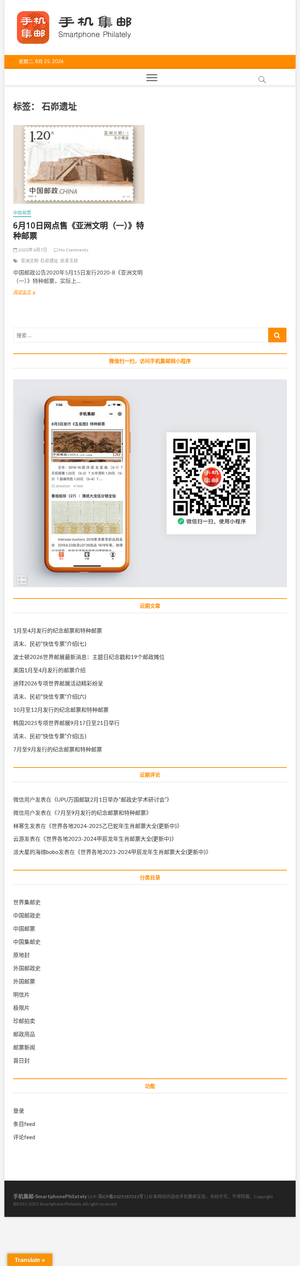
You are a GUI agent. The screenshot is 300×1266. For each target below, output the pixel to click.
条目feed (24, 1123)
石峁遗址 (49, 261)
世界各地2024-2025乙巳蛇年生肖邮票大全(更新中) (114, 825)
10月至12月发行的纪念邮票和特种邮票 (61, 709)
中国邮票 (22, 213)
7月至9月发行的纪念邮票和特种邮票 (57, 749)
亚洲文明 (30, 261)
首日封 (21, 1060)
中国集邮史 (27, 941)
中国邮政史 (27, 915)
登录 (18, 1110)
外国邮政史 (27, 968)
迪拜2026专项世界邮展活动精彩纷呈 (58, 683)
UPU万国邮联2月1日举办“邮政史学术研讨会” (111, 799)
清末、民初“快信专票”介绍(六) (49, 696)
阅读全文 (24, 293)
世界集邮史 (27, 902)
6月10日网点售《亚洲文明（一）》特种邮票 (78, 230)
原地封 (21, 955)
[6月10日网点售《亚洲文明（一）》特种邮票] (79, 164)
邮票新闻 (24, 1047)
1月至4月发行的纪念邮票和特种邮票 (57, 630)
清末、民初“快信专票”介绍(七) (49, 643)
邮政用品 (24, 1034)
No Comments (73, 250)
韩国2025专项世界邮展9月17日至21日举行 (66, 723)
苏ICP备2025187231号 (120, 1196)
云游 (18, 838)
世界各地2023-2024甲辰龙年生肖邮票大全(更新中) (108, 838)
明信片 (21, 994)
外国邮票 (24, 981)
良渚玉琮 (69, 261)
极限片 (21, 1007)
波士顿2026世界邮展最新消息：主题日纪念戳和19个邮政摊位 (89, 657)
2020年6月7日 (32, 250)
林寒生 (21, 825)
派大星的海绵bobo (36, 852)
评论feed (24, 1137)
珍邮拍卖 (24, 1020)
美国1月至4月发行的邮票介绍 (49, 670)
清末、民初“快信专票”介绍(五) (49, 736)
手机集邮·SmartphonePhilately (50, 1196)
